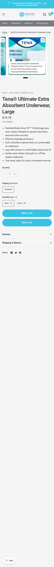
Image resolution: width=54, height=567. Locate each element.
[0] (49, 14)
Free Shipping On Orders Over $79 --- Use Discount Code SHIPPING (29, 4)
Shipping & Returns (11, 242)
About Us (29, 23)
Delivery (6, 234)
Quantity (6, 167)
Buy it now (27, 222)
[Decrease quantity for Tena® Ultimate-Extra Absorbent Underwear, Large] (4, 174)
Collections (16, 23)
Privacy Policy (42, 23)
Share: (5, 253)
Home (4, 23)
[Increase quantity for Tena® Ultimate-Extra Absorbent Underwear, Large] (14, 174)
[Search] (44, 14)
